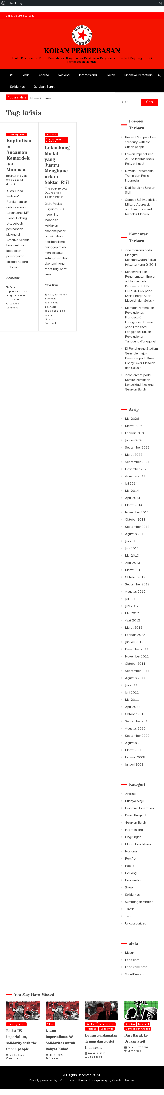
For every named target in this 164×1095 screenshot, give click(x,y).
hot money (60, 294)
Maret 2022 (133, 455)
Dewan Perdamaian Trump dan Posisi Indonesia (139, 175)
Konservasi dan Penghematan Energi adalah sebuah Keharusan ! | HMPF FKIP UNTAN (140, 281)
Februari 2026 (135, 433)
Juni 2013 (132, 548)
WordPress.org (135, 974)
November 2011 (137, 656)
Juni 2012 (132, 606)
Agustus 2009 (135, 743)
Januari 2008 (134, 764)
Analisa (43, 75)
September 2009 (137, 736)
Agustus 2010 (135, 728)
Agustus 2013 (135, 534)
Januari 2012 (134, 642)
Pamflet (130, 858)
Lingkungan (133, 837)
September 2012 (137, 584)
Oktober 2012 (135, 577)
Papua (129, 866)
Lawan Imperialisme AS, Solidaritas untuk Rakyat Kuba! (139, 159)
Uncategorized (16, 134)
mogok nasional (15, 295)
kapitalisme (13, 291)
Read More (12, 277)
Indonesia (50, 298)
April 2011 (132, 707)
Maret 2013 (133, 570)
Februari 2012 (135, 635)
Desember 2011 (137, 649)
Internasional (88, 75)
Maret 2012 (133, 627)
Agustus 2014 (135, 476)
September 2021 (137, 462)
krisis (24, 291)
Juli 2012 (131, 599)
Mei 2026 (132, 419)
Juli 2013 (131, 541)
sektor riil (50, 314)
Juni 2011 (132, 692)
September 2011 (137, 671)
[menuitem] (3, 3)
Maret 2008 (133, 750)
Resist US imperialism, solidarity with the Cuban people (140, 142)
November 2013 (137, 512)
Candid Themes (123, 1080)
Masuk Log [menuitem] (15, 3)
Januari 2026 (134, 440)
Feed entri (132, 960)
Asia (50, 294)
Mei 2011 (132, 700)
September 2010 (137, 721)
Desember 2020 (137, 469)
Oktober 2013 (135, 519)
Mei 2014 (132, 491)
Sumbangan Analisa (139, 902)
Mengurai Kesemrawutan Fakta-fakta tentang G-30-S (141, 259)
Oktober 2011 (135, 663)
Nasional (64, 75)
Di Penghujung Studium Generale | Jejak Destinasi (141, 353)
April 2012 (132, 620)
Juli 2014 (131, 483)
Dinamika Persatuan (138, 75)
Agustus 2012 (135, 591)
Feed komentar (136, 967)
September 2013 (137, 527)
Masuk (129, 952)
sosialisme (12, 299)
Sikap (26, 75)
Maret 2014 (133, 505)
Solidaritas (17, 86)
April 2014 (132, 498)
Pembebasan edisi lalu (54, 140)
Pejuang (131, 873)
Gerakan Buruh (44, 86)
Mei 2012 (132, 613)
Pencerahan (133, 880)
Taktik (110, 75)
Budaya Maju (134, 801)
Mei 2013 (132, 555)
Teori (128, 916)
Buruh (13, 287)
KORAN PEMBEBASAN (82, 51)
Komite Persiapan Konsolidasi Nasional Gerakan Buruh (139, 384)
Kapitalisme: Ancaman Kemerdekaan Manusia (18, 155)
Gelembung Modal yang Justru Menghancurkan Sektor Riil (57, 165)
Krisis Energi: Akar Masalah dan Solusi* (140, 363)
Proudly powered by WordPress (52, 1080)
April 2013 (132, 563)
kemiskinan (51, 310)
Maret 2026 (133, 426)
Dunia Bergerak (136, 815)
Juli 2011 (131, 685)
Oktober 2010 (135, 714)
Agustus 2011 (135, 678)
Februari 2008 (135, 757)
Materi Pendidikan (138, 844)
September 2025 (137, 447)
